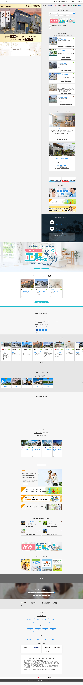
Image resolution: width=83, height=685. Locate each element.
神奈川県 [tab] (31, 321)
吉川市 (58, 15)
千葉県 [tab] (35, 321)
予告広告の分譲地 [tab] (38, 432)
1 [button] (40, 362)
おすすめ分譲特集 (55, 603)
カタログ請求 (63, 1)
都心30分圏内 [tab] (45, 432)
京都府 (45, 629)
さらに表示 (41, 364)
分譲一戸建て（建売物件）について (46, 603)
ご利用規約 (28, 680)
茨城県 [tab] (44, 321)
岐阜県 (38, 639)
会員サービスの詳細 (59, 230)
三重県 (45, 639)
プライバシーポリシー (33, 680)
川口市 (68, 15)
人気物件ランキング (55, 602)
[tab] (36, 325)
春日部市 (65, 15)
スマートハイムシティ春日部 (62, 165)
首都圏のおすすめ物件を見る (41, 302)
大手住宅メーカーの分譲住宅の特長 (46, 602)
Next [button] (82, 351)
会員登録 (81, 1)
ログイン (78, 1)
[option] (27, 288)
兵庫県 (38, 629)
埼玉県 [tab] (40, 321)
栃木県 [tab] (48, 321)
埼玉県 (53, 619)
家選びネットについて (9, 1)
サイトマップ (54, 680)
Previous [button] (1, 351)
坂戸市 (56, 15)
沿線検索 (59, 1)
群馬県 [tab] (52, 321)
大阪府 (30, 629)
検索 (53, 592)
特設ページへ (42, 268)
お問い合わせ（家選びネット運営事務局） (46, 680)
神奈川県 (38, 619)
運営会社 (39, 680)
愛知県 (30, 639)
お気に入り (73, 1)
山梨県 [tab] (57, 321)
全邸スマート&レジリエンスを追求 (62, 158)
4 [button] (42, 362)
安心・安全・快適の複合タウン (62, 128)
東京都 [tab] (26, 321)
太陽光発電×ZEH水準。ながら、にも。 (60, 25)
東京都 (30, 619)
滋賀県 (53, 629)
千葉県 (45, 619)
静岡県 (53, 639)
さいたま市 (61, 15)
